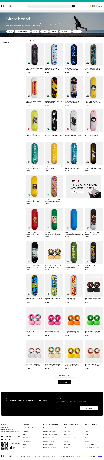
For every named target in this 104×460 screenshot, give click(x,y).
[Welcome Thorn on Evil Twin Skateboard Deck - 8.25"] (74, 153)
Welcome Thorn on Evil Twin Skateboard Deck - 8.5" (53, 167)
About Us (84, 11)
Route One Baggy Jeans (50, 431)
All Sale (66, 447)
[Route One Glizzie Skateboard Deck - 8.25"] (35, 87)
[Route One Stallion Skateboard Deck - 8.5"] (74, 54)
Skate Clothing (68, 431)
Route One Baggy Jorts (50, 434)
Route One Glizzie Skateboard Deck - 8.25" (34, 102)
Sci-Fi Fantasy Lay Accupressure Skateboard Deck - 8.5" (53, 233)
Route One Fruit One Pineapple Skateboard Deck (93, 102)
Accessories (46, 11)
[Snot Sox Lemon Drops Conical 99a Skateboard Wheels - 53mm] (74, 351)
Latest (9, 11)
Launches (72, 11)
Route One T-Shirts (48, 441)
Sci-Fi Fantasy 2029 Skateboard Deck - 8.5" (32, 233)
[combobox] (51, 6)
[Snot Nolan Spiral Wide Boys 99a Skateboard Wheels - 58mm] (35, 318)
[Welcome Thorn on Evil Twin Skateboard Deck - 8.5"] (54, 153)
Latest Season (68, 427)
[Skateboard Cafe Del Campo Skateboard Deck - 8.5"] (35, 252)
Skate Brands (67, 444)
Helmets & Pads (65, 31)
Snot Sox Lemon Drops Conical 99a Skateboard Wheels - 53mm (72, 365)
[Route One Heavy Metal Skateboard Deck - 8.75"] (74, 87)
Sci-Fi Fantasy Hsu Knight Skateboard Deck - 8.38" (33, 200)
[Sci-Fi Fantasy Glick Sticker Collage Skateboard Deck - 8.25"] (54, 186)
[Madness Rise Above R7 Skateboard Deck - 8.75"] (94, 219)
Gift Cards (87, 441)
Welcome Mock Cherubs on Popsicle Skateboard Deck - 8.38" (53, 134)
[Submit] (73, 6)
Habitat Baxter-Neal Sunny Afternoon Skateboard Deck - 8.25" (54, 299)
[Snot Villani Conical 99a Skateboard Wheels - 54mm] (35, 351)
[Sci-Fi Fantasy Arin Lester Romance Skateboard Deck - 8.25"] (94, 153)
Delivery (86, 434)
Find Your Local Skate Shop (30, 427)
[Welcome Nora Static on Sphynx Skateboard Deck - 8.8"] (94, 120)
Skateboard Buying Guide (91, 447)
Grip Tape (77, 31)
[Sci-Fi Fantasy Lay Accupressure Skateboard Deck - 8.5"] (54, 219)
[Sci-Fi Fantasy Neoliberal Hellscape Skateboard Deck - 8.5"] (74, 219)
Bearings (54, 31)
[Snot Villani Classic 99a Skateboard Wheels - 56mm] (54, 318)
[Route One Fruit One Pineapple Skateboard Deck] (94, 87)
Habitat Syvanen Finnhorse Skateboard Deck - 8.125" (34, 299)
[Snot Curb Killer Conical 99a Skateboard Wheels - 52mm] (94, 351)
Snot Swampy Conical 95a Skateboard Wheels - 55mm (93, 332)
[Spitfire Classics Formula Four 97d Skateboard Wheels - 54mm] (54, 252)
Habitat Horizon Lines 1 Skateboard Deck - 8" (91, 266)
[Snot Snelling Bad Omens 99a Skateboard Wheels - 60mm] (94, 285)
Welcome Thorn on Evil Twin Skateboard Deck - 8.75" (34, 167)
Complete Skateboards (22, 31)
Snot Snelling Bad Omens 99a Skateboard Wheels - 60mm (93, 299)
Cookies (29, 456)
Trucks (35, 31)
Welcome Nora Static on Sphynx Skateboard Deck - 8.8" (92, 134)
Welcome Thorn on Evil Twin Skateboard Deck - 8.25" (73, 167)
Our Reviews (26, 437)
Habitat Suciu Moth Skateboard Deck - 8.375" (72, 299)
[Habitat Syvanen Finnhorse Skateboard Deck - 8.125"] (35, 285)
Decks (10, 31)
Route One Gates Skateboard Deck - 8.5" (34, 69)
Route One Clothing (49, 427)
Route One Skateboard (49, 447)
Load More (64, 382)
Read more (36, 25)
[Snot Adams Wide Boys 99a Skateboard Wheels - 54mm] (54, 351)
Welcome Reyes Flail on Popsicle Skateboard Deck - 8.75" (34, 134)
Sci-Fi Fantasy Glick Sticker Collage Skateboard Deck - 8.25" (53, 200)
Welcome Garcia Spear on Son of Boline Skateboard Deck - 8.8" (74, 134)
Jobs (24, 447)
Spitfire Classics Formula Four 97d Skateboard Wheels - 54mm (54, 266)
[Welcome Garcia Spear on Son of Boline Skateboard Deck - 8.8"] (74, 120)
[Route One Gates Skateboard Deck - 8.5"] (35, 54)
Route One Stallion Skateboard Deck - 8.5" (71, 69)
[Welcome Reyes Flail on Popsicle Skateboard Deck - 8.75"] (35, 120)
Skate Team (26, 444)
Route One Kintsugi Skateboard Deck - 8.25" (52, 69)
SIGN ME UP (89, 408)
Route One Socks (48, 444)
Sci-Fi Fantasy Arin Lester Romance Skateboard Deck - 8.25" (93, 167)
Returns (86, 431)
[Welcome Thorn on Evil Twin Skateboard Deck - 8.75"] (35, 153)
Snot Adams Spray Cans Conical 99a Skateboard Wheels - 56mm (72, 332)
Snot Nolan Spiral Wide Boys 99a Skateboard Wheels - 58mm (34, 332)
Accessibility (46, 456)
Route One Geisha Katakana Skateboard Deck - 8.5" (53, 102)
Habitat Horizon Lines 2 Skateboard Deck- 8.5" (72, 266)
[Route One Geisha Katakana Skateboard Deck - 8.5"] (54, 87)
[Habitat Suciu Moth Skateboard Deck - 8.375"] (74, 285)
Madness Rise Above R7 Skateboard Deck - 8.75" (92, 233)
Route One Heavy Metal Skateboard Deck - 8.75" (72, 102)
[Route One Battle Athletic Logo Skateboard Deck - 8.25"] (94, 54)
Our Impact (26, 434)
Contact (86, 427)
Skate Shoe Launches (70, 437)
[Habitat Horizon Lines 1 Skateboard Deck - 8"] (94, 252)
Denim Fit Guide (89, 444)
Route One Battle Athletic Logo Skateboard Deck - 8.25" (93, 69)
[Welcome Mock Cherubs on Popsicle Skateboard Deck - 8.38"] (54, 120)
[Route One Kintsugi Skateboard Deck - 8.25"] (54, 54)
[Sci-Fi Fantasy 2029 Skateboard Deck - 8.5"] (35, 219)
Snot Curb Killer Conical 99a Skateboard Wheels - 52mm (93, 365)
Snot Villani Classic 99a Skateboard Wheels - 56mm (53, 332)
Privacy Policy (37, 456)
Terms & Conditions (20, 456)
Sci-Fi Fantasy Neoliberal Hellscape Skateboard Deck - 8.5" (73, 233)
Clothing (33, 11)
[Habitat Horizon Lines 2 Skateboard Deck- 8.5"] (74, 252)
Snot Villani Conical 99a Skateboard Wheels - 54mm (34, 365)
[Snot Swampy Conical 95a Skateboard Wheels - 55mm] (94, 318)
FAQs (86, 437)
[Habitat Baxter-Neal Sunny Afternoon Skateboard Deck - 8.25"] (54, 285)
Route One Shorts (48, 437)
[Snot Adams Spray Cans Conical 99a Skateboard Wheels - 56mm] (74, 318)
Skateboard (60, 11)
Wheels (44, 31)
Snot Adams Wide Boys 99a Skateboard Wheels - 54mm (53, 365)
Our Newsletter (27, 441)
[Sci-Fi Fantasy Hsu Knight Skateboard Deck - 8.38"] (35, 186)
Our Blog (25, 431)
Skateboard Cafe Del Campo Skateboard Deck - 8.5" (34, 266)
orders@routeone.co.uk (10, 436)
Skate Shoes (21, 11)
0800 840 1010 (7, 430)
